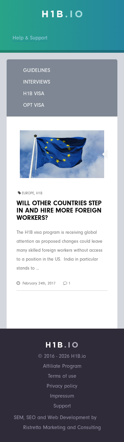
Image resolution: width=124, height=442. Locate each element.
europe (28, 193)
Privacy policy (62, 386)
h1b (39, 193)
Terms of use (62, 376)
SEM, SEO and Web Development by (55, 417)
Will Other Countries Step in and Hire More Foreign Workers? (59, 210)
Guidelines (36, 70)
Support (62, 406)
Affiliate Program (62, 366)
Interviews (36, 82)
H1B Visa (33, 93)
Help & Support (30, 38)
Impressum (62, 396)
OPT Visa (33, 105)
